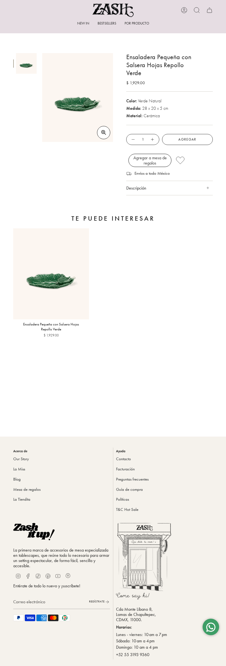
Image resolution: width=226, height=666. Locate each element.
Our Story (21, 458)
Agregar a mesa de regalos (150, 160)
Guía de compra (129, 489)
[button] (136, 23)
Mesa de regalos (27, 489)
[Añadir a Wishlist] (193, 160)
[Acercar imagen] (103, 132)
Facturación (125, 469)
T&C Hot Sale (127, 509)
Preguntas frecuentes (132, 479)
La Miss (19, 469)
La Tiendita (21, 499)
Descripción (136, 188)
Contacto (123, 458)
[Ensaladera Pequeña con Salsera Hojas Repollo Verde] (51, 273)
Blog (17, 479)
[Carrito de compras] (209, 10)
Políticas (122, 499)
